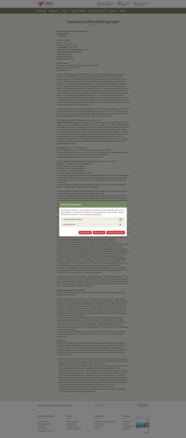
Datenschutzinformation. (93, 214)
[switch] (121, 224)
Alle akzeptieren (85, 232)
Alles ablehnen (99, 232)
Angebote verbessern (70, 224)
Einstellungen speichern (116, 232)
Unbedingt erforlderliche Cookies (73, 219)
